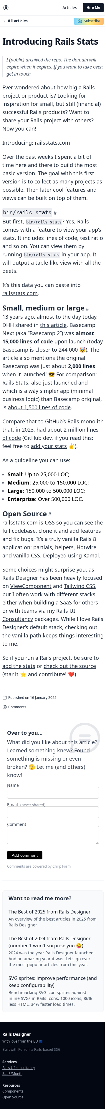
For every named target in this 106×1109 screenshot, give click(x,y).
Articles (69, 7)
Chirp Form (61, 866)
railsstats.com (52, 142)
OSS (50, 522)
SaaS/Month (12, 1073)
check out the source (70, 665)
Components (12, 1091)
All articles (18, 21)
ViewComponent (31, 585)
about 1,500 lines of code (39, 407)
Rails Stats (15, 382)
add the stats (18, 665)
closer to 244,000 (56, 349)
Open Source (13, 1097)
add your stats (49, 446)
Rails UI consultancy (18, 1067)
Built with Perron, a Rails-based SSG (31, 1049)
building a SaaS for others (66, 602)
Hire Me (93, 7)
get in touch (18, 74)
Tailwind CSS (79, 585)
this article (53, 324)
